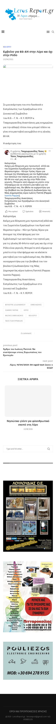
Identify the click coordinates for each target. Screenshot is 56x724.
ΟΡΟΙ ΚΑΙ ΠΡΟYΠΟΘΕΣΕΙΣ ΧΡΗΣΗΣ (28, 711)
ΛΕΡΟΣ (26, 310)
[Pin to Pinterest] (29, 337)
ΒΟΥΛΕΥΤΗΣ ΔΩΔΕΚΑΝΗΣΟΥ (15, 305)
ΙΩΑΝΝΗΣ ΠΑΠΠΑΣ (11, 310)
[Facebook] (28, 700)
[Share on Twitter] (26, 337)
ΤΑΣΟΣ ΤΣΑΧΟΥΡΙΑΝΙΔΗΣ (14, 321)
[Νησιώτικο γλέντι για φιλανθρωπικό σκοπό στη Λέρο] (28, 401)
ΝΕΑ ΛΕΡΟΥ (7, 47)
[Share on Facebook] (23, 337)
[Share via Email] (33, 337)
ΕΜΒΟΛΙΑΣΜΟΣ (36, 305)
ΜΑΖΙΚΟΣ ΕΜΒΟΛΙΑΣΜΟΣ (14, 315)
